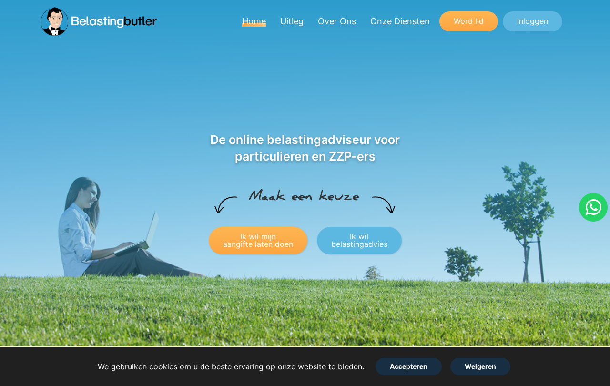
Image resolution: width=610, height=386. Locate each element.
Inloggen (532, 21)
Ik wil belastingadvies (359, 240)
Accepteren (408, 366)
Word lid (469, 21)
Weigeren (480, 366)
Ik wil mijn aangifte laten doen (258, 240)
